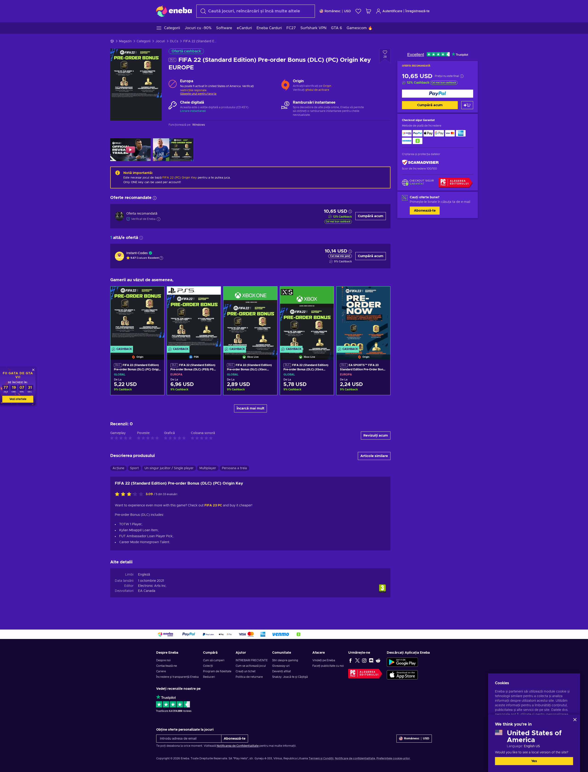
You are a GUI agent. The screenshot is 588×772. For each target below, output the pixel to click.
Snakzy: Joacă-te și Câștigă (290, 677)
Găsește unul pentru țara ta (198, 93)
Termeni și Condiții (321, 758)
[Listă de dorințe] (358, 11)
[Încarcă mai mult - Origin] (285, 83)
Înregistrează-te (417, 11)
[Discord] (371, 660)
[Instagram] (364, 660)
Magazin (125, 41)
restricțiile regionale (193, 90)
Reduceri (209, 677)
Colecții (208, 665)
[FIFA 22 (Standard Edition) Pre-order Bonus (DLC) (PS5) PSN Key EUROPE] (194, 317)
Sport (134, 468)
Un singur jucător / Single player (169, 468)
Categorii (143, 41)
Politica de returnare (249, 677)
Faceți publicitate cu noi (328, 665)
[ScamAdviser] (420, 163)
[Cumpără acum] (437, 94)
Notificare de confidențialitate (355, 758)
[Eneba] (174, 11)
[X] (357, 660)
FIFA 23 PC (213, 505)
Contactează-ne (166, 665)
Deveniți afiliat (281, 671)
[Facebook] (350, 660)
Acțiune (118, 468)
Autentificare (392, 11)
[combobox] (255, 11)
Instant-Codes (137, 253)
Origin (327, 86)
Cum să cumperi (213, 660)
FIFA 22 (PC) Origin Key (179, 177)
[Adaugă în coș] (467, 105)
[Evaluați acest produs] (130, 494)
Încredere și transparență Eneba (177, 677)
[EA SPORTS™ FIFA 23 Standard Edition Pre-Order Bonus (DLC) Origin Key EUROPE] (363, 317)
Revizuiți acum (375, 435)
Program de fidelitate (217, 671)
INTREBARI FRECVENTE (252, 660)
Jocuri (160, 41)
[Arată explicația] (161, 258)
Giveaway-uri (281, 665)
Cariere (161, 671)
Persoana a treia (234, 468)
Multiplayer (207, 468)
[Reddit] (378, 660)
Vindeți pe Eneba (323, 660)
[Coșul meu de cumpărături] (368, 11)
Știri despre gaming (285, 660)
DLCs (174, 41)
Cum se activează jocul (251, 665)
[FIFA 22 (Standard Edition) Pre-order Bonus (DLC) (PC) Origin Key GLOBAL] (137, 317)
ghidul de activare (317, 89)
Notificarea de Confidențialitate (238, 745)
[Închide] (575, 720)
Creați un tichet (245, 671)
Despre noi (163, 660)
